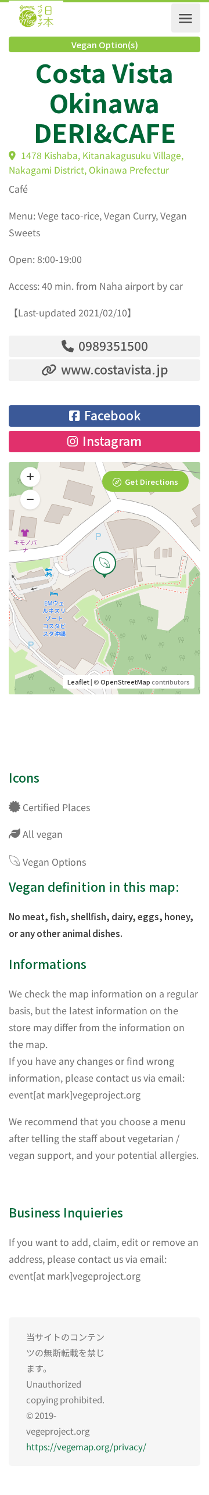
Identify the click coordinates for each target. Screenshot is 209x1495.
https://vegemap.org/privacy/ (86, 1446)
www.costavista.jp (113, 369)
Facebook (110, 415)
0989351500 (111, 345)
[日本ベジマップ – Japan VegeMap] (36, 18)
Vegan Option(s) (104, 44)
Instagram (111, 440)
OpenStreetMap (125, 681)
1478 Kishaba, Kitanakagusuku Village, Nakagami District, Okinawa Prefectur (96, 162)
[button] (30, 499)
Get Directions (151, 481)
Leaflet (78, 681)
